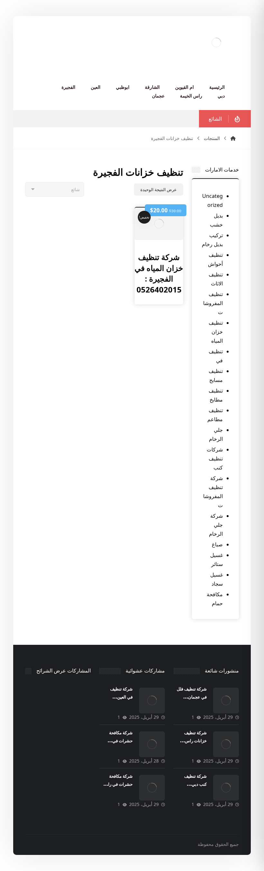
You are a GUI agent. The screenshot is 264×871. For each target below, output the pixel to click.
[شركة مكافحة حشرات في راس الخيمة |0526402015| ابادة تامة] (152, 788)
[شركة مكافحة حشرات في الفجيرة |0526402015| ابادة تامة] (152, 744)
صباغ (217, 544)
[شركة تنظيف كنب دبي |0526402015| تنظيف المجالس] (226, 788)
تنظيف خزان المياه (216, 331)
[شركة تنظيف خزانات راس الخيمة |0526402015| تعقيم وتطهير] (226, 744)
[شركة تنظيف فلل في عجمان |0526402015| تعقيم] (226, 700)
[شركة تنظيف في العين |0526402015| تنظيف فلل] (152, 700)
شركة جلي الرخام (216, 524)
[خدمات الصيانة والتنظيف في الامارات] (216, 42)
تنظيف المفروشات (213, 303)
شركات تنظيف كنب (215, 458)
